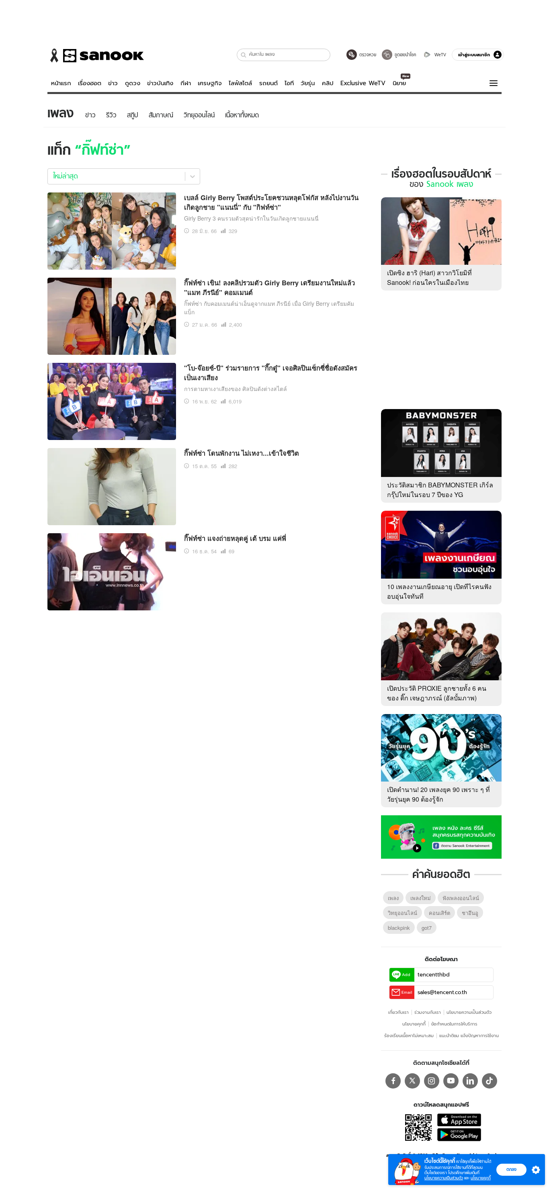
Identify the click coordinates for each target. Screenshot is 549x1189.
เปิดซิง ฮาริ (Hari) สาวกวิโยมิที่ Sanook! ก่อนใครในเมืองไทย (429, 277)
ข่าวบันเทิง (160, 83)
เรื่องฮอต (89, 83)
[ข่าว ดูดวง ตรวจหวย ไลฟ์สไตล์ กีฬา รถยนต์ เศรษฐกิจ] (95, 55)
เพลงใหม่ (420, 898)
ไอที (289, 83)
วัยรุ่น (308, 83)
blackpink (399, 927)
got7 (427, 927)
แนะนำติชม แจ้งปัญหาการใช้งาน (469, 1035)
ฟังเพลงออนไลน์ (460, 898)
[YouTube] (451, 1081)
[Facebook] (393, 1081)
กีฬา (185, 83)
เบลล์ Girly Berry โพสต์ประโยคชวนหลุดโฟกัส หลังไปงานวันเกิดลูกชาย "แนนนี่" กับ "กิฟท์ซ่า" (271, 202)
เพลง (393, 898)
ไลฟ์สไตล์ (240, 83)
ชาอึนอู (470, 913)
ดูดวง (132, 83)
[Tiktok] (489, 1081)
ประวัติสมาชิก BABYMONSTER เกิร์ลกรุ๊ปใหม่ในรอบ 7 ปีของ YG (440, 489)
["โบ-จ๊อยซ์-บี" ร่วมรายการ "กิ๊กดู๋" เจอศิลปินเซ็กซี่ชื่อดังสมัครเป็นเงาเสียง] (111, 400)
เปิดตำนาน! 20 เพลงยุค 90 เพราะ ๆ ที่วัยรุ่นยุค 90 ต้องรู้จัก (438, 794)
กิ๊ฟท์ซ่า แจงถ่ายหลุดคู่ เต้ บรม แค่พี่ (235, 538)
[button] (244, 54)
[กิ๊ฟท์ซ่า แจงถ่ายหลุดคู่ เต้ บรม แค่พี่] (111, 571)
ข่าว (113, 83)
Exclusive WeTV (362, 83)
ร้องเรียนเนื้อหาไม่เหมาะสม (409, 1035)
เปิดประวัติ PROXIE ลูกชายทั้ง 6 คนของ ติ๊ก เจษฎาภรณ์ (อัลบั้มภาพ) (436, 693)
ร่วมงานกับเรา (427, 1012)
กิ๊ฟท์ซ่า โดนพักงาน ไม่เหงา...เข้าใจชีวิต (241, 453)
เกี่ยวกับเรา (398, 1012)
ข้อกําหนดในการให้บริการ (454, 1024)
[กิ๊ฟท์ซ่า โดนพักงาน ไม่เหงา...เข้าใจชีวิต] (111, 485)
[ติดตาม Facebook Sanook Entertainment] (441, 836)
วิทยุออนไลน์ (402, 913)
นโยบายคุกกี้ (414, 1024)
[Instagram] (431, 1081)
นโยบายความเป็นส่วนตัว (469, 1012)
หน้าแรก (61, 83)
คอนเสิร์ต (439, 913)
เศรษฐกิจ (210, 83)
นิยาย (399, 83)
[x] (412, 1081)
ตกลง (511, 1169)
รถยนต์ (268, 83)
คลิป (328, 83)
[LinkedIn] (470, 1081)
